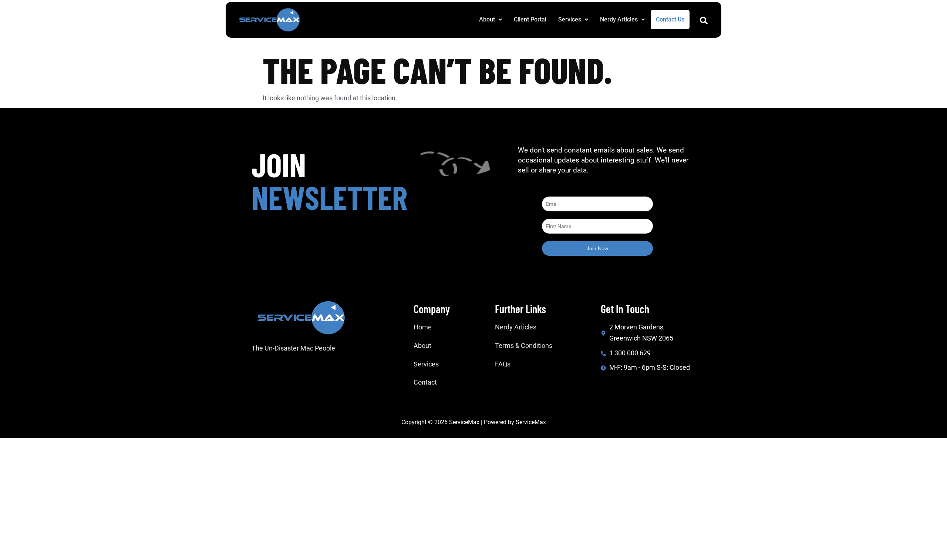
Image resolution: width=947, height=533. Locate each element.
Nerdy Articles (619, 19)
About (487, 19)
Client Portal (530, 19)
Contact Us (670, 19)
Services (569, 19)
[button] (490, 20)
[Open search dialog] (703, 22)
